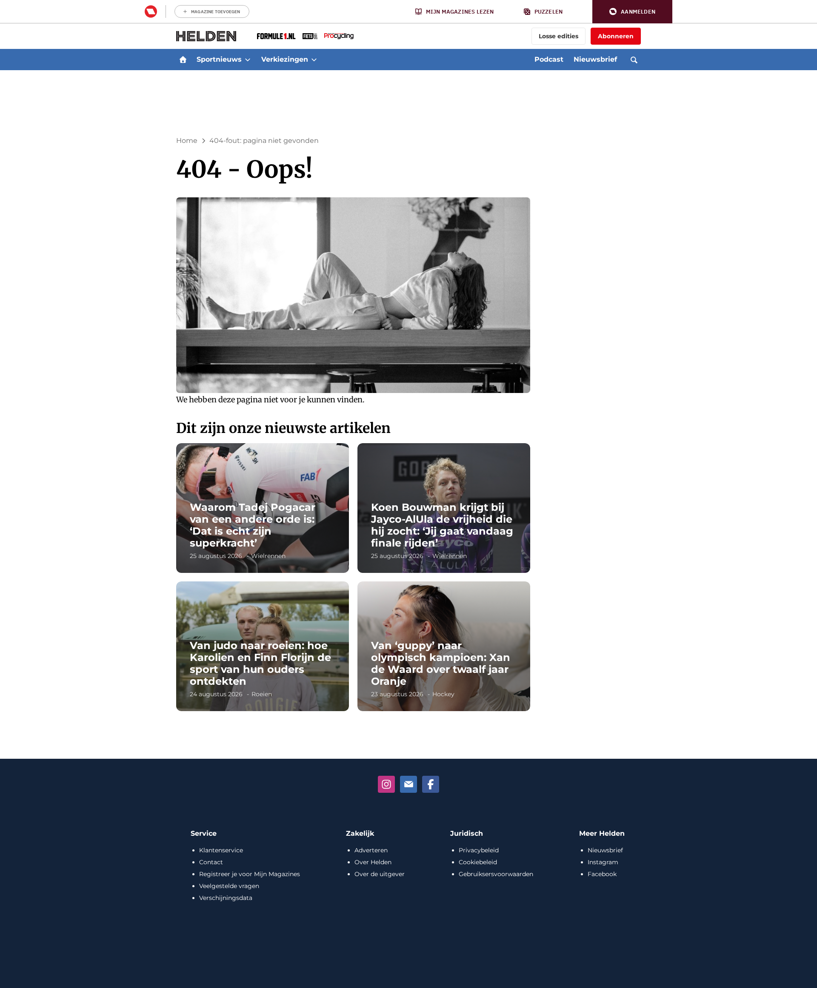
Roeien (261, 694)
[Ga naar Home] (183, 59)
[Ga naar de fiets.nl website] (310, 36)
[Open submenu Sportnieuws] (247, 59)
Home (186, 141)
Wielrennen (268, 556)
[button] (632, 11)
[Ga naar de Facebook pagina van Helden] (430, 784)
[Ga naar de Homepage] (206, 36)
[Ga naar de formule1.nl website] (276, 36)
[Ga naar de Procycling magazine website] (339, 36)
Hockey (443, 694)
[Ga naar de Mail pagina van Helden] (408, 784)
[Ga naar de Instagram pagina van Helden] (386, 784)
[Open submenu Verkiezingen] (314, 59)
